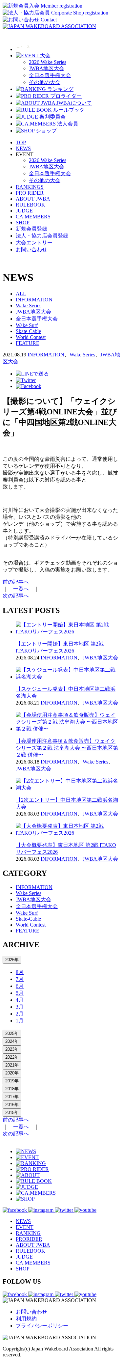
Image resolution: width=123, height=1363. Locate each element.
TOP (21, 142)
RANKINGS (30, 187)
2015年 (12, 1112)
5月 (20, 993)
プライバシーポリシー (42, 1325)
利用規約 (26, 1318)
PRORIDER (29, 1239)
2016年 (12, 1104)
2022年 (12, 1057)
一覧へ (21, 589)
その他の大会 (44, 82)
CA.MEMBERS (33, 216)
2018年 (12, 1088)
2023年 (12, 1049)
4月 (20, 1000)
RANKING (28, 1233)
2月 (20, 1013)
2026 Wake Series (47, 62)
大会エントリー (34, 242)
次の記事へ (16, 595)
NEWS (23, 148)
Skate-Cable (28, 331)
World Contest (31, 337)
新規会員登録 (31, 229)
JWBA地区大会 (46, 68)
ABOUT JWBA (33, 199)
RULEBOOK (30, 205)
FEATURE (27, 343)
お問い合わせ (31, 249)
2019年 (12, 1080)
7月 (20, 979)
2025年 (12, 1033)
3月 (20, 1007)
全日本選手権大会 (50, 75)
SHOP (23, 222)
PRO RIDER (30, 193)
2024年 (12, 1041)
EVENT (24, 1227)
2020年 (12, 1073)
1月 (20, 1020)
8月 (20, 972)
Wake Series (28, 305)
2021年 (12, 1065)
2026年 (12, 959)
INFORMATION (34, 299)
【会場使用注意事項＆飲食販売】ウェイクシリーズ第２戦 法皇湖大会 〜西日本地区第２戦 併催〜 (67, 748)
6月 (20, 986)
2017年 (12, 1096)
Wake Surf (27, 325)
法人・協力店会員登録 (42, 235)
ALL (21, 293)
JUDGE (24, 210)
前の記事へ (16, 582)
